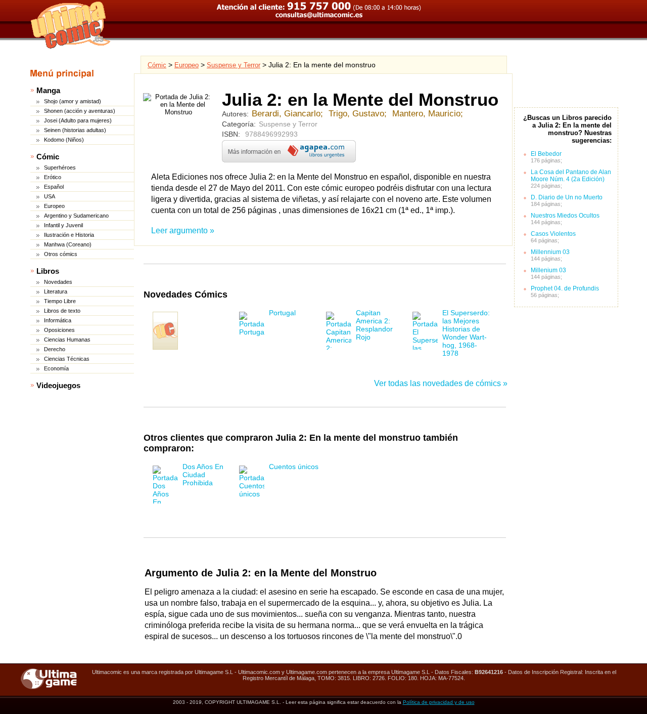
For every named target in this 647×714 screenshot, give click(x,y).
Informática (57, 320)
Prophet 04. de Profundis (565, 288)
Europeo (54, 206)
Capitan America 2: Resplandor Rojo (374, 325)
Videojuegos (58, 385)
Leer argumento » (182, 230)
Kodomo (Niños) (64, 140)
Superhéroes (60, 167)
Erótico (52, 177)
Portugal (282, 313)
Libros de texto (62, 311)
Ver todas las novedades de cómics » (440, 383)
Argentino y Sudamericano (76, 216)
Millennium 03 (550, 252)
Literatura (55, 291)
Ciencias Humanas (67, 340)
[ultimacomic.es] (70, 25)
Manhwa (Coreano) (67, 244)
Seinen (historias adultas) (75, 130)
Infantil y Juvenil (63, 225)
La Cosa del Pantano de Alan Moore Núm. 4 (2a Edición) (571, 176)
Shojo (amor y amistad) (72, 101)
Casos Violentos (553, 233)
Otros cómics (60, 254)
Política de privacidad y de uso (439, 702)
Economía (56, 368)
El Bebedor (546, 153)
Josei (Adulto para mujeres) (78, 120)
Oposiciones (59, 330)
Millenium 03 (548, 270)
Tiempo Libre (60, 301)
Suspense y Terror (233, 65)
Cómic (47, 156)
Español (54, 187)
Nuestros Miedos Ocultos (565, 215)
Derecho (54, 349)
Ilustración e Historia (69, 235)
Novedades (58, 282)
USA (49, 196)
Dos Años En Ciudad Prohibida (202, 475)
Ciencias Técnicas (66, 359)
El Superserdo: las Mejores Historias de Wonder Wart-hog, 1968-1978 (466, 333)
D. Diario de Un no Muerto (567, 197)
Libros (47, 271)
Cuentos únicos (293, 467)
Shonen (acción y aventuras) (79, 111)
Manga (48, 90)
